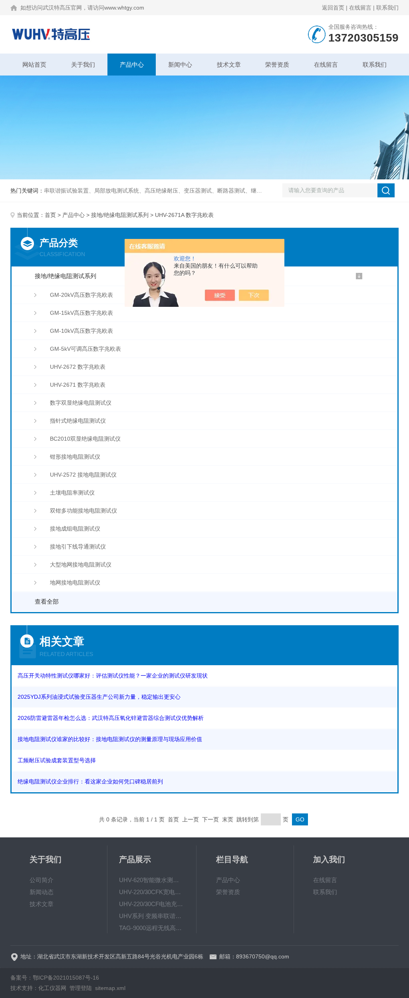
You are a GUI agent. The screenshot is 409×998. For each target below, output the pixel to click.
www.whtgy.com (124, 7)
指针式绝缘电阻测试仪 (78, 420)
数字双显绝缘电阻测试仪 (80, 403)
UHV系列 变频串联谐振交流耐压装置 (152, 916)
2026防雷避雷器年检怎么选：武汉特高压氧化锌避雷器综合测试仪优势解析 (111, 718)
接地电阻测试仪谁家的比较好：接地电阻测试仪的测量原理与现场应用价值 (110, 739)
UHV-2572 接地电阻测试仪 (83, 474)
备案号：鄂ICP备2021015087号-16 (54, 977)
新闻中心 (180, 64)
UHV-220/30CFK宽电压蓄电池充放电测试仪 (152, 892)
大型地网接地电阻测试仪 (80, 564)
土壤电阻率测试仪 (72, 492)
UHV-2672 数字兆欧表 (77, 367)
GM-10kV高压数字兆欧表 (81, 331)
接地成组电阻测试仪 (75, 528)
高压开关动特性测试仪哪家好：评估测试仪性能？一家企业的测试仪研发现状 (113, 675)
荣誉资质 (277, 64)
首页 (50, 215)
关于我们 (83, 64)
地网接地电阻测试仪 (75, 582)
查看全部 (47, 601)
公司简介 (42, 880)
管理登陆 (80, 988)
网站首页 (34, 64)
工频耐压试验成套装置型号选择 (57, 760)
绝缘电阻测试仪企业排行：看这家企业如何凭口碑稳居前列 (90, 781)
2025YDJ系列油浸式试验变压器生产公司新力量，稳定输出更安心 (99, 697)
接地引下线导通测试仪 (78, 546)
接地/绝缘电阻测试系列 (120, 215)
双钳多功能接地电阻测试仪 (83, 510)
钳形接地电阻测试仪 (75, 456)
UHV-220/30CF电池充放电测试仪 (152, 904)
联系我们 (387, 7)
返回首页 (333, 7)
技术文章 (229, 64)
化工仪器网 (52, 988)
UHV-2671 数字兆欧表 (77, 385)
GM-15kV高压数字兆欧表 (81, 313)
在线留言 (360, 7)
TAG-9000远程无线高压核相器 (152, 927)
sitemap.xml (110, 988)
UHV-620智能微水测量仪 (152, 880)
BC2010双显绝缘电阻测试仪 (85, 438)
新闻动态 (42, 892)
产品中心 (132, 64)
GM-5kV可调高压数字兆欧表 (85, 349)
